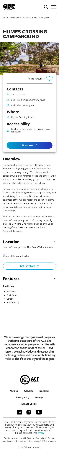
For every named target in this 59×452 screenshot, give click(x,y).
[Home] (9, 6)
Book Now (27, 145)
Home (5, 17)
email (40, 432)
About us (14, 390)
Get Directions (28, 266)
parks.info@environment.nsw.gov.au (28, 99)
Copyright (28, 390)
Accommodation (17, 17)
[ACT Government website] (29, 379)
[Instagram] (28, 412)
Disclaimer (44, 390)
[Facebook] (19, 412)
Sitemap (39, 397)
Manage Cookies (29, 403)
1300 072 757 (18, 94)
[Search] (46, 7)
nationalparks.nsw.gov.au (22, 105)
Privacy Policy (22, 397)
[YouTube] (39, 412)
